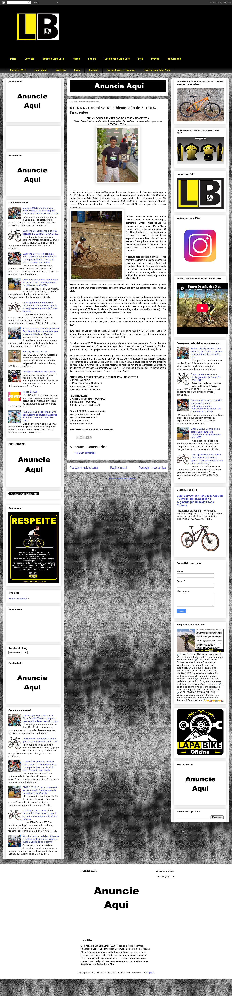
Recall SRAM (30, 391)
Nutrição (61, 70)
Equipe (92, 59)
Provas (155, 59)
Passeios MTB (18, 70)
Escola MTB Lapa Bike (117, 59)
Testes (76, 59)
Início (13, 59)
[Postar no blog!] (81, 437)
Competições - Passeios (121, 70)
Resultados (174, 59)
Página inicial (118, 467)
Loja (140, 59)
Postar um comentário (85, 453)
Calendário (40, 70)
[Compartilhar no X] (84, 437)
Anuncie (93, 70)
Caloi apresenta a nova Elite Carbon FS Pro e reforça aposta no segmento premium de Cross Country (40, 306)
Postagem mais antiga (152, 467)
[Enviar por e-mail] (77, 437)
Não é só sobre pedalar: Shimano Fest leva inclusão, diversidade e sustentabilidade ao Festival (41, 331)
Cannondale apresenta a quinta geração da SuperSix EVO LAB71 (41, 232)
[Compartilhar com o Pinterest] (90, 437)
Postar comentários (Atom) (122, 478)
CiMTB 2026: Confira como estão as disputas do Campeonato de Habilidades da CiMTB (40, 282)
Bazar (77, 70)
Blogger (149, 972)
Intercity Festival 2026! (35, 351)
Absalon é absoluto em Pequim (39, 371)
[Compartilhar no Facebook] (87, 437)
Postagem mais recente (84, 467)
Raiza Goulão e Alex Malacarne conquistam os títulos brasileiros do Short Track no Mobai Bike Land (40, 416)
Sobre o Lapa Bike (53, 59)
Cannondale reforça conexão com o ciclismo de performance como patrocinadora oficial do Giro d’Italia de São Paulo (39, 258)
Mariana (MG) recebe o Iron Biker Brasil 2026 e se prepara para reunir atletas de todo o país (40, 211)
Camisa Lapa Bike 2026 (156, 70)
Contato (29, 59)
